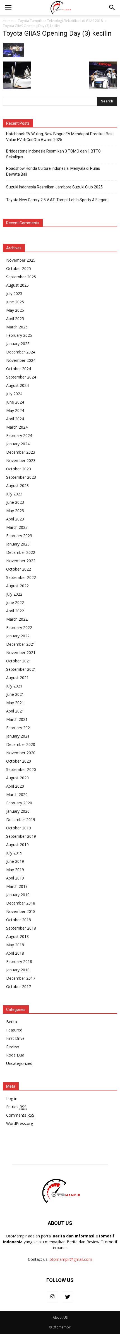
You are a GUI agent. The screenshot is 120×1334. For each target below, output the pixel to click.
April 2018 (15, 953)
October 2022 (18, 569)
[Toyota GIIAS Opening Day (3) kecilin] (13, 55)
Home (8, 20)
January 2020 (18, 811)
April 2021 (15, 711)
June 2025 (15, 301)
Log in (11, 1098)
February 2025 (19, 335)
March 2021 (17, 719)
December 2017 (20, 978)
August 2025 (17, 285)
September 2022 (21, 577)
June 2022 (15, 602)
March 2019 (17, 886)
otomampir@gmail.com (70, 1259)
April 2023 (15, 519)
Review (12, 1046)
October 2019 (18, 828)
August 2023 (17, 485)
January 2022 (18, 635)
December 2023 (20, 452)
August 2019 (17, 844)
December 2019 (20, 819)
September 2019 (21, 836)
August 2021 (17, 677)
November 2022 (20, 560)
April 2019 (15, 878)
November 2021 (20, 652)
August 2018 (17, 936)
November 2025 (20, 260)
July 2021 (14, 686)
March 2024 (17, 427)
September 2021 (21, 669)
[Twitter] (67, 1297)
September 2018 (21, 928)
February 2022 (19, 627)
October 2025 (18, 268)
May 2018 (15, 944)
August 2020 (17, 777)
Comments (20, 1115)
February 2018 (19, 961)
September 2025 (21, 276)
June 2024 (15, 402)
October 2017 (18, 986)
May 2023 (15, 510)
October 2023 (18, 468)
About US (60, 1317)
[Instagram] (52, 1297)
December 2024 (20, 352)
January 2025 (18, 343)
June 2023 (15, 502)
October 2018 (18, 919)
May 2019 (15, 869)
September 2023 (21, 477)
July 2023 (14, 494)
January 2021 (18, 736)
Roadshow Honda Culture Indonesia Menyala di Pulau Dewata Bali (53, 171)
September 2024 (21, 377)
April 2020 (15, 786)
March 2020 (17, 794)
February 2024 (19, 435)
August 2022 (17, 585)
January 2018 (18, 969)
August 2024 (17, 385)
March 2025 (17, 327)
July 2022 (14, 594)
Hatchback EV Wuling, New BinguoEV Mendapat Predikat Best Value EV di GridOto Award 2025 (60, 137)
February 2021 (19, 727)
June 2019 (15, 861)
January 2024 (18, 443)
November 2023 (20, 460)
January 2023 (18, 544)
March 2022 (17, 619)
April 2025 (15, 318)
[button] (112, 7)
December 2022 (20, 552)
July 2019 (14, 853)
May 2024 (15, 410)
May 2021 (15, 702)
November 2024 (20, 360)
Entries (16, 1106)
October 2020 (18, 761)
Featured (14, 1030)
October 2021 (18, 661)
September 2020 (21, 769)
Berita (11, 1021)
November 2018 (20, 911)
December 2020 (20, 744)
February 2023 (19, 535)
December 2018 (20, 903)
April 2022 (15, 610)
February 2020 (19, 802)
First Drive (15, 1038)
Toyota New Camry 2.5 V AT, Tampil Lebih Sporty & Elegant (57, 200)
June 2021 (15, 694)
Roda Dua (15, 1055)
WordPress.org (19, 1123)
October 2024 (18, 368)
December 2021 (20, 644)
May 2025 (15, 310)
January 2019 (18, 894)
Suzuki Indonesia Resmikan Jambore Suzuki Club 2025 (54, 187)
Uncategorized (19, 1063)
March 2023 (17, 527)
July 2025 (14, 293)
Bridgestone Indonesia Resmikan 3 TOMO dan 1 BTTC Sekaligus (53, 154)
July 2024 (14, 393)
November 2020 (20, 752)
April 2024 (15, 418)
